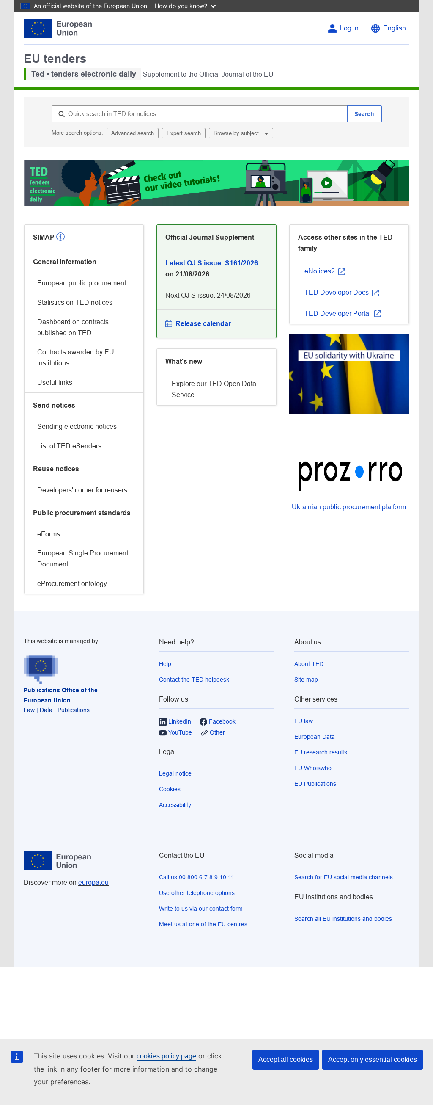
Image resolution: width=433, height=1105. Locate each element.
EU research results (320, 752)
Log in (349, 28)
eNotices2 (320, 271)
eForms (48, 534)
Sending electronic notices (77, 426)
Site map (306, 679)
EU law (303, 721)
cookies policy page (166, 1056)
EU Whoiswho (313, 768)
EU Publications (315, 783)
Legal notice (175, 773)
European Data (314, 736)
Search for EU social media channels (343, 877)
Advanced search (132, 133)
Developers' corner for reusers (82, 490)
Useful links (54, 382)
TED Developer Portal (338, 313)
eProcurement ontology (72, 583)
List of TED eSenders (69, 446)
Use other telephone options (197, 893)
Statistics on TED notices (74, 302)
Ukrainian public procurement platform (349, 507)
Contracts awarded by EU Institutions (75, 357)
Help (165, 663)
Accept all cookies (285, 1059)
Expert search (184, 133)
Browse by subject (237, 133)
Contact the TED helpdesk (194, 679)
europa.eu (93, 882)
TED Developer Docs (337, 292)
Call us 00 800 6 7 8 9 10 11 (196, 877)
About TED (308, 663)
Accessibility (175, 804)
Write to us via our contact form (201, 908)
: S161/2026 (211, 263)
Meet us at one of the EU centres (203, 924)
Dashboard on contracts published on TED (73, 327)
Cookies (170, 789)
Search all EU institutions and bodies (343, 918)
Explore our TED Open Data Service (214, 389)
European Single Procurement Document (82, 559)
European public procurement (81, 283)
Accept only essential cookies (372, 1059)
